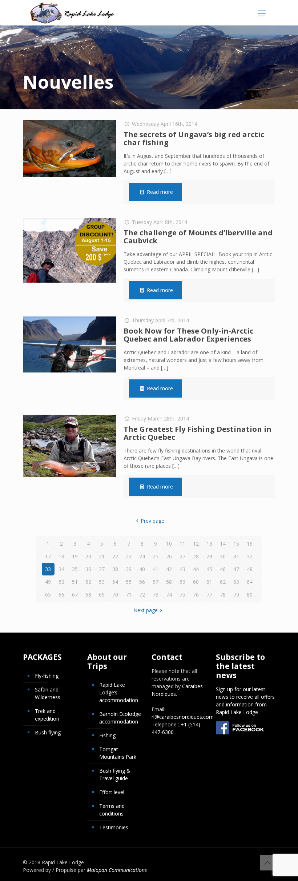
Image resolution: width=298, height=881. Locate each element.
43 (182, 569)
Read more (160, 191)
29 (209, 556)
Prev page (152, 520)
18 (61, 556)
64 (250, 581)
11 (182, 543)
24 (142, 556)
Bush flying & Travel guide (114, 774)
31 (236, 556)
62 (223, 581)
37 (102, 569)
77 (209, 594)
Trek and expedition (47, 714)
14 (223, 543)
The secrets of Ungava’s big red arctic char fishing (194, 138)
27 (182, 556)
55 (129, 581)
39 (129, 569)
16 (250, 543)
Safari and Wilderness (47, 693)
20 (88, 556)
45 (209, 569)
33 (48, 569)
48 (250, 569)
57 (155, 581)
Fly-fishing (47, 675)
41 (155, 569)
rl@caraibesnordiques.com (183, 716)
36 (88, 569)
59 (182, 581)
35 (75, 569)
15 (236, 543)
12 (196, 543)
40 (142, 569)
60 (196, 581)
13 (209, 543)
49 (48, 581)
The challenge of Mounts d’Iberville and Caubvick (198, 237)
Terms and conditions (112, 809)
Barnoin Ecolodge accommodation (120, 717)
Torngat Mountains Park (117, 753)
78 (223, 594)
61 (209, 581)
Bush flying (48, 732)
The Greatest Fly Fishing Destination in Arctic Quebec (197, 433)
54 (115, 581)
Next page (145, 610)
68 (88, 594)
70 (115, 594)
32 (250, 556)
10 (169, 543)
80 (250, 594)
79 (236, 594)
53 (102, 581)
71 (129, 594)
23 (129, 556)
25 (155, 556)
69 (102, 594)
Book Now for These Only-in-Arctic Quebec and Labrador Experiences (188, 335)
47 (236, 569)
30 (223, 556)
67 (75, 594)
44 (196, 569)
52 (88, 581)
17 (48, 556)
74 (169, 594)
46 (223, 569)
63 (236, 581)
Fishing (107, 735)
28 (196, 556)
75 (182, 594)
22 (115, 556)
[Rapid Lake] (72, 12)
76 (196, 594)
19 (75, 556)
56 (142, 581)
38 (115, 569)
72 (142, 594)
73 (155, 594)
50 (61, 581)
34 (61, 569)
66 (61, 594)
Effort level (111, 792)
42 (169, 569)
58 (169, 581)
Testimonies (113, 827)
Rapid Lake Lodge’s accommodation (118, 692)
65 (48, 594)
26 (169, 556)
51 (75, 581)
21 (102, 556)
